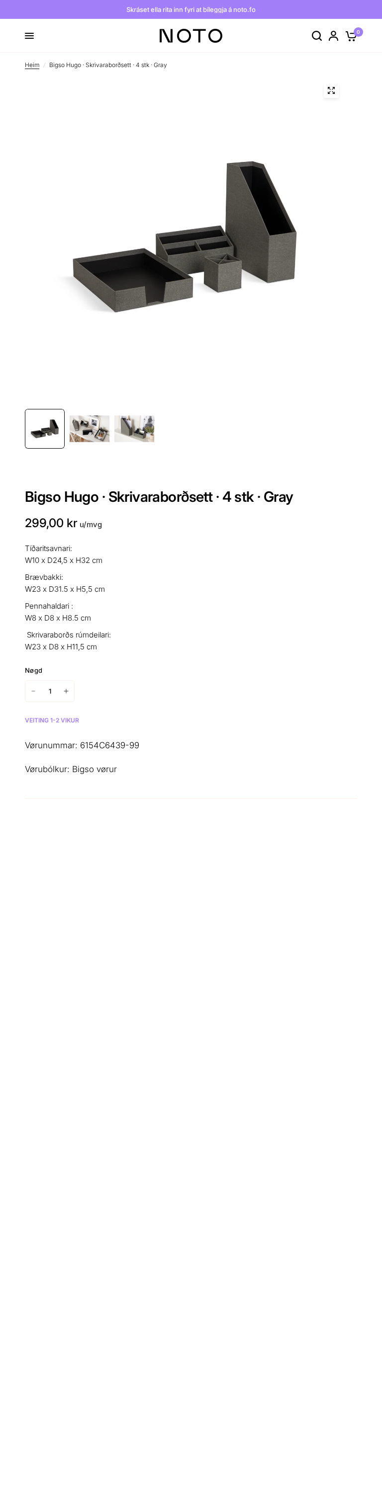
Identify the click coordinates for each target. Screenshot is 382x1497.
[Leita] (316, 36)
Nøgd (33, 670)
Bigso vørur (94, 769)
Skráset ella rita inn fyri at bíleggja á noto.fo (191, 9)
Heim (32, 65)
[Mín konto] (333, 36)
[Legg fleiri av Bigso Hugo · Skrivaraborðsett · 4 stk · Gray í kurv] (66, 691)
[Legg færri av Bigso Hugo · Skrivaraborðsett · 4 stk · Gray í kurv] (33, 691)
